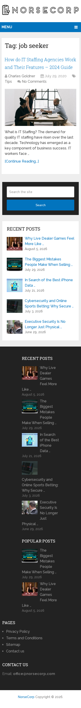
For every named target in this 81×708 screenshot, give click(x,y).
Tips (8, 81)
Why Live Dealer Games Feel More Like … (49, 241)
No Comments (34, 81)
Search (41, 205)
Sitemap (13, 644)
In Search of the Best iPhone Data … (49, 283)
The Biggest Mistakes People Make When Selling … (49, 262)
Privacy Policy (18, 631)
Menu (7, 27)
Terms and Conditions (24, 638)
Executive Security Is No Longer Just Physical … (45, 324)
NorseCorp (26, 697)
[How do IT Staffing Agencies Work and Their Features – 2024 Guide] (40, 107)
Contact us (15, 651)
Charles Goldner (21, 76)
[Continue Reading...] (22, 161)
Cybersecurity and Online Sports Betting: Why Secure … (49, 303)
